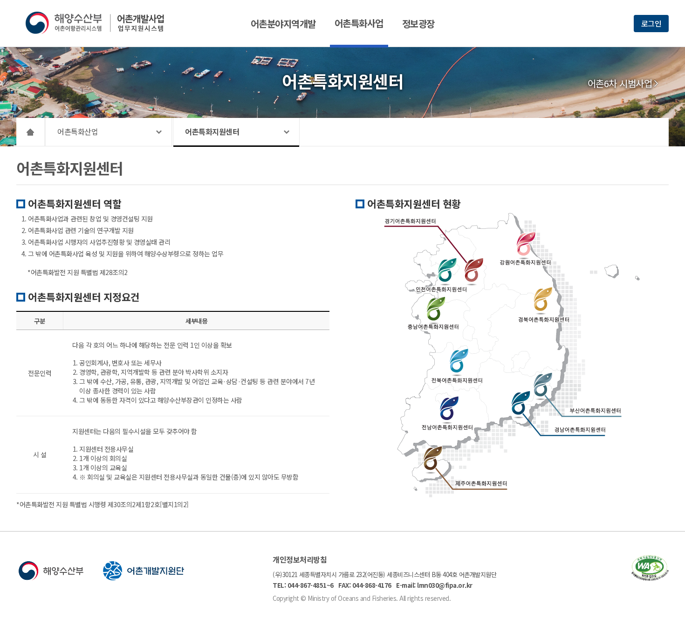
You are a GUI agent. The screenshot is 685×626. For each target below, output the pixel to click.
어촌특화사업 (359, 23)
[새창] (650, 578)
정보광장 (418, 23)
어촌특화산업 (77, 131)
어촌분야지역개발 (283, 23)
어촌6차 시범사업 (620, 83)
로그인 (651, 23)
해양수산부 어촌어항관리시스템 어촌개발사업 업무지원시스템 (101, 23)
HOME (30, 132)
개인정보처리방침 (300, 559)
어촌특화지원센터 (212, 131)
